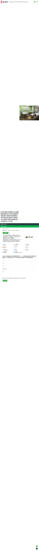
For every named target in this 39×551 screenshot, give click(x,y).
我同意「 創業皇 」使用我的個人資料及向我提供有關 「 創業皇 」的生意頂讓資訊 (14, 278)
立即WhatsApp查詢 (3, 226)
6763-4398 (36, 1)
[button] (38, 113)
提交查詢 (5, 280)
